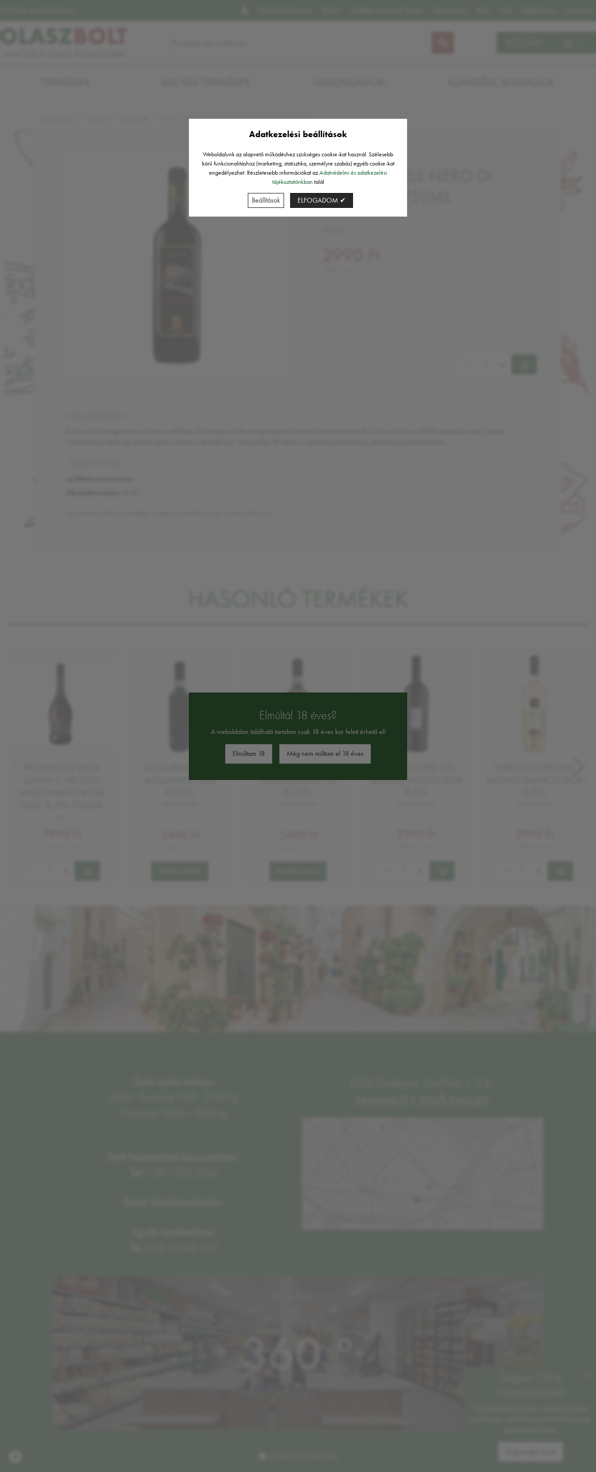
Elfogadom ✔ (322, 200)
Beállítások (266, 200)
